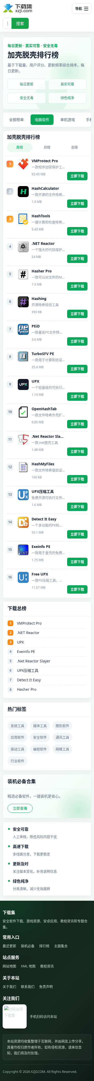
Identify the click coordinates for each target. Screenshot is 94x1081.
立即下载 (77, 175)
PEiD (36, 326)
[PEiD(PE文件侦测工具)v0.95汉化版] (23, 329)
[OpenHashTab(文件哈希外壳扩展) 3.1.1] (23, 412)
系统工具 (17, 725)
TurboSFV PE (43, 353)
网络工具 (62, 749)
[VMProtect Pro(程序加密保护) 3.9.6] (23, 164)
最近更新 (9, 945)
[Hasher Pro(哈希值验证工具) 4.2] (23, 274)
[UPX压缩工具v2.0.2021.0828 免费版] (23, 494)
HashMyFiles (43, 464)
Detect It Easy (44, 519)
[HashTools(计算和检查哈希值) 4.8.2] (23, 219)
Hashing (39, 298)
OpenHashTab (44, 409)
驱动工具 (17, 749)
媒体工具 (40, 725)
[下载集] (26, 8)
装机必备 (27, 945)
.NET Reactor (43, 243)
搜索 (20, 23)
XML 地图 (28, 966)
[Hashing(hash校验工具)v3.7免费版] (23, 301)
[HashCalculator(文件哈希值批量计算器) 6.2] (23, 191)
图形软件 (62, 725)
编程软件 (40, 749)
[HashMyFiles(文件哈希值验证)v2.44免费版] (23, 467)
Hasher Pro (42, 271)
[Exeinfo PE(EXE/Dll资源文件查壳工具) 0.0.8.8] (23, 549)
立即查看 (20, 808)
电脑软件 (42, 119)
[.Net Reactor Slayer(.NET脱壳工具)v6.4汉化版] (23, 439)
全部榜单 (16, 119)
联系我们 (27, 986)
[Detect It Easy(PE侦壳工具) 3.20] (23, 522)
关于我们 (9, 986)
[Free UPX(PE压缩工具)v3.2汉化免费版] (23, 577)
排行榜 (44, 945)
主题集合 (61, 945)
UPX (35, 381)
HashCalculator (45, 188)
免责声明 (46, 986)
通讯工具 (62, 737)
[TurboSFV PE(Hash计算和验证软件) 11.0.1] (23, 356)
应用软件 (17, 737)
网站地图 (9, 966)
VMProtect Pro (45, 161)
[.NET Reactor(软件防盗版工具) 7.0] (23, 246)
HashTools (41, 216)
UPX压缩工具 (43, 491)
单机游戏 (67, 119)
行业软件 (17, 760)
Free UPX (40, 574)
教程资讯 (47, 966)
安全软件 (40, 737)
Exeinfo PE (41, 546)
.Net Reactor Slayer (48, 436)
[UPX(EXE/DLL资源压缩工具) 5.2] (23, 384)
